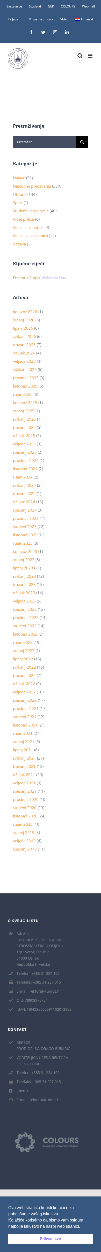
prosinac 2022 (26, 617)
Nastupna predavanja (32, 186)
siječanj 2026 (25, 369)
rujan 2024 (23, 477)
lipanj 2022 (23, 658)
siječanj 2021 (25, 791)
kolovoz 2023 (25, 551)
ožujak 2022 (24, 683)
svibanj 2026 (24, 336)
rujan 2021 (23, 733)
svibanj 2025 (24, 419)
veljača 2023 (24, 601)
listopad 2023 (25, 534)
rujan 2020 (23, 824)
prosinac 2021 (26, 708)
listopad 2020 (25, 815)
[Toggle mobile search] (80, 55)
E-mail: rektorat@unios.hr (39, 991)
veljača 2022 (24, 691)
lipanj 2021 (23, 749)
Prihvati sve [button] (50, 1238)
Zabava (19, 243)
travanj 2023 (24, 584)
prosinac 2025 (26, 377)
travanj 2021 (24, 766)
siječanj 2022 (25, 700)
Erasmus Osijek (26, 277)
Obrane (19, 194)
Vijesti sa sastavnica (30, 235)
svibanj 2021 (24, 758)
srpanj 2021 (23, 741)
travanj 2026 (24, 344)
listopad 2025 (25, 386)
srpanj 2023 (23, 559)
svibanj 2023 (24, 576)
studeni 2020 (25, 807)
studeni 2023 (25, 526)
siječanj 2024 (25, 510)
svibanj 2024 (24, 485)
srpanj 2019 (23, 832)
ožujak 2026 (24, 352)
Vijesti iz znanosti (28, 227)
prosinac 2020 (26, 799)
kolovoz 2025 (25, 402)
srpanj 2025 (23, 410)
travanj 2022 (24, 675)
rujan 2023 (23, 543)
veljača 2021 (24, 782)
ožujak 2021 (24, 774)
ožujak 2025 (24, 435)
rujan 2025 (23, 394)
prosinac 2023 (26, 518)
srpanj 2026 (23, 319)
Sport (18, 202)
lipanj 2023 (23, 567)
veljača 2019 (24, 840)
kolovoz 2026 (25, 311)
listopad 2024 (25, 468)
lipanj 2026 (23, 328)
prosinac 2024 (26, 460)
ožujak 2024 (24, 501)
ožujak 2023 (24, 592)
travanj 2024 (24, 493)
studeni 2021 (25, 716)
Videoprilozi (23, 219)
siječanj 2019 (25, 849)
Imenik (22, 1090)
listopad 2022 (25, 634)
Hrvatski (87, 19)
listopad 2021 (25, 725)
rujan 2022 (23, 642)
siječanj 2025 (25, 452)
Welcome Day (53, 277)
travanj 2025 (24, 427)
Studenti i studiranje (31, 210)
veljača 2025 (24, 443)
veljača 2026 (24, 361)
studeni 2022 (25, 625)
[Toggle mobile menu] (90, 55)
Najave (19, 177)
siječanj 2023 (25, 609)
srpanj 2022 (23, 650)
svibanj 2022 (24, 667)
